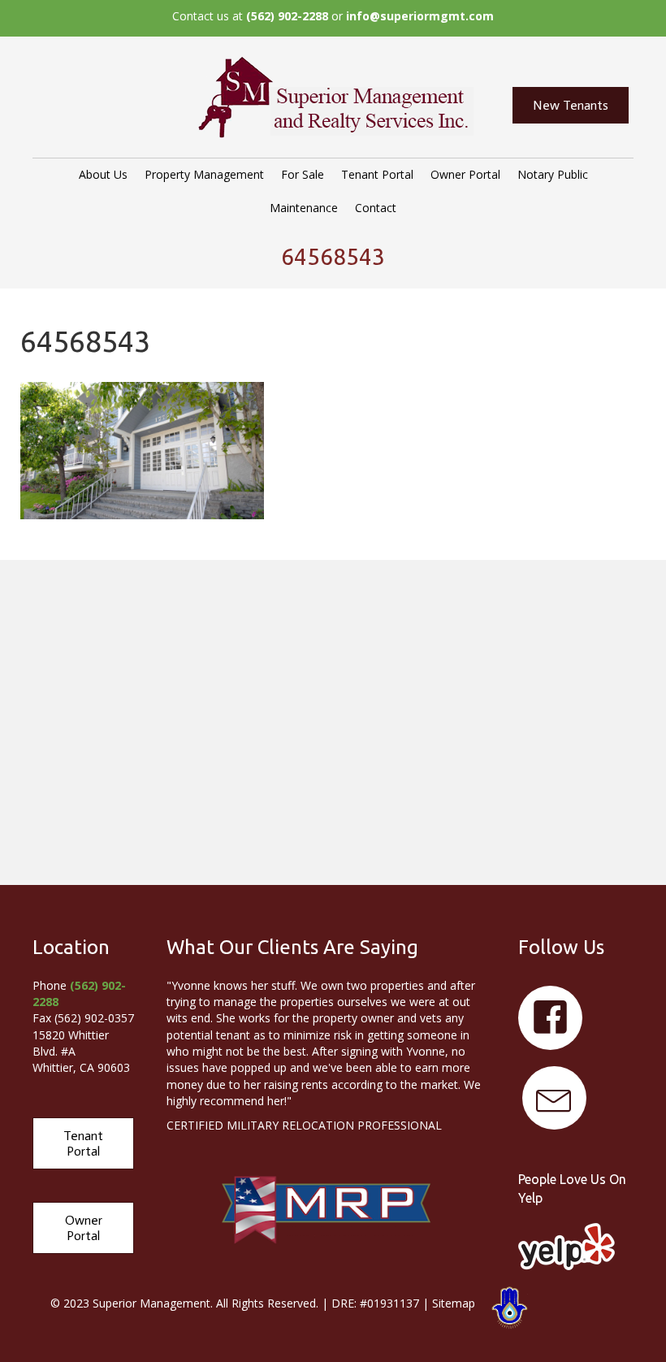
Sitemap (453, 1303)
